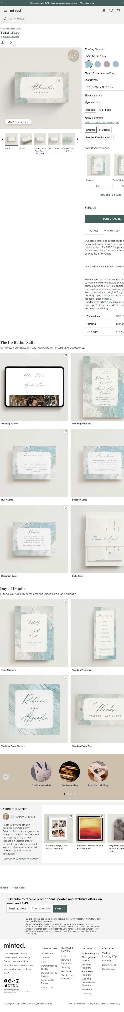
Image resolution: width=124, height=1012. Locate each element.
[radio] (91, 110)
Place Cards (19, 887)
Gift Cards (66, 971)
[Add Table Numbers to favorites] (66, 602)
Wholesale (87, 989)
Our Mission (47, 953)
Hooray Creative (11, 36)
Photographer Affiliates (89, 959)
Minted (4, 887)
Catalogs (106, 960)
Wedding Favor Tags (82, 746)
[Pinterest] (10, 981)
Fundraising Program (87, 973)
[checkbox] (98, 186)
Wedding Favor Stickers (13, 746)
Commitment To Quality (49, 967)
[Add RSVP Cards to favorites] (66, 431)
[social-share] (2, 42)
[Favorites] (111, 10)
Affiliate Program (90, 953)
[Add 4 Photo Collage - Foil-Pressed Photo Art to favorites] (71, 816)
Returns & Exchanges (66, 961)
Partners (87, 948)
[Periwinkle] (98, 64)
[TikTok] (14, 981)
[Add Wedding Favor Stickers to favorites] (66, 678)
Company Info (49, 948)
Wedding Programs (81, 670)
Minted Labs (47, 987)
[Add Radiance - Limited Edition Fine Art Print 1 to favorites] (102, 816)
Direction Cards (79, 500)
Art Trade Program (86, 966)
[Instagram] (17, 981)
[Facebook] (6, 981)
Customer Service (67, 949)
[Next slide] (77, 139)
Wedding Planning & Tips (110, 954)
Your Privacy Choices (67, 977)
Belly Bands (77, 576)
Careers (45, 957)
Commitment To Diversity (49, 974)
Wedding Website (9, 423)
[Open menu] (5, 10)
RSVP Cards (7, 500)
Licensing (86, 993)
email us (108, 299)
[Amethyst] (107, 64)
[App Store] (18, 985)
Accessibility (115, 1003)
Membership (108, 968)
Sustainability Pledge (47, 981)
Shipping (65, 967)
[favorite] (10, 42)
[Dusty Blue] (116, 64)
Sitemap (104, 1003)
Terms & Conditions (76, 1003)
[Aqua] (89, 64)
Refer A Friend (109, 964)
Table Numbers (8, 670)
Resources (108, 948)
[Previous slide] (2, 139)
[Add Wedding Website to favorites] (66, 355)
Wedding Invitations (81, 423)
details (93, 231)
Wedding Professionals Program (88, 982)
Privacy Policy (93, 1003)
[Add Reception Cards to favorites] (66, 508)
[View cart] (118, 10)
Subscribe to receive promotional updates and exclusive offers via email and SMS (54, 901)
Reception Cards (9, 576)
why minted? (112, 231)
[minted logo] (15, 10)
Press (43, 961)
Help (63, 955)
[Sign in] (104, 10)
